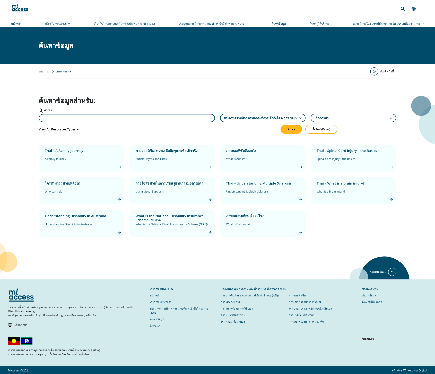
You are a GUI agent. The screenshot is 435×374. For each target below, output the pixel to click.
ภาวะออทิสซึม (297, 295)
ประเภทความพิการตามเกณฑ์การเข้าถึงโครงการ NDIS (211, 23)
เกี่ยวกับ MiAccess (56, 23)
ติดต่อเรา (155, 326)
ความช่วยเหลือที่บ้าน (233, 315)
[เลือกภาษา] (415, 9)
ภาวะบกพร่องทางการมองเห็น (306, 321)
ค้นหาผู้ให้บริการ (319, 23)
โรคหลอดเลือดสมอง (233, 321)
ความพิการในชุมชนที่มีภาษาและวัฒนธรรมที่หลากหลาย (386, 23)
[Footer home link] (21, 295)
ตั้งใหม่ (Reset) (321, 129)
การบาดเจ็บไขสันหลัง (301, 315)
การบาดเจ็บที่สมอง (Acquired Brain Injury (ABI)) (250, 295)
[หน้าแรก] (20, 8)
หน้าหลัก (16, 23)
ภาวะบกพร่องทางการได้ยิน (305, 302)
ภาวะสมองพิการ (230, 302)
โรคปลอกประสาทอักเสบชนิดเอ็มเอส (310, 308)
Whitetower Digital (415, 370)
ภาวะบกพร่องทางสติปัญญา (237, 308)
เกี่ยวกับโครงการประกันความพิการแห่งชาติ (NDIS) (124, 23)
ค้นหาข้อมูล (279, 23)
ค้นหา (291, 129)
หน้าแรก (44, 71)
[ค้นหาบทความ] (404, 9)
